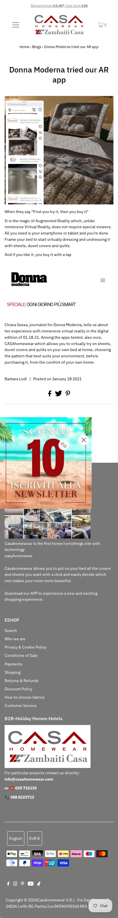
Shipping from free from (59, 5)
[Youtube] (30, 884)
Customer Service (21, 705)
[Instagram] (15, 884)
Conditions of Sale (21, 655)
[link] (46, 463)
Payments (13, 664)
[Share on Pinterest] (68, 394)
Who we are (15, 638)
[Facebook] (8, 884)
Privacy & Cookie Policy (25, 647)
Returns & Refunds (22, 680)
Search (11, 630)
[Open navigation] (15, 24)
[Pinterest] (22, 884)
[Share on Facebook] (50, 394)
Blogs (36, 46)
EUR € (34, 838)
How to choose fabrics (25, 697)
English (15, 838)
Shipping (12, 672)
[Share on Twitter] (59, 394)
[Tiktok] (39, 884)
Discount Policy (18, 689)
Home (24, 46)
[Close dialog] (84, 440)
